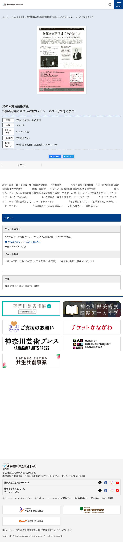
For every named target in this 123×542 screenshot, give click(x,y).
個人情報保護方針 (80, 498)
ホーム (5, 17)
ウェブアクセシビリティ (23, 498)
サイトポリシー (40, 498)
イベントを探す (17, 17)
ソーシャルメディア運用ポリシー (60, 498)
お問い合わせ (94, 498)
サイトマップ (7, 498)
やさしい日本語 (107, 498)
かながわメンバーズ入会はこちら (24, 241)
